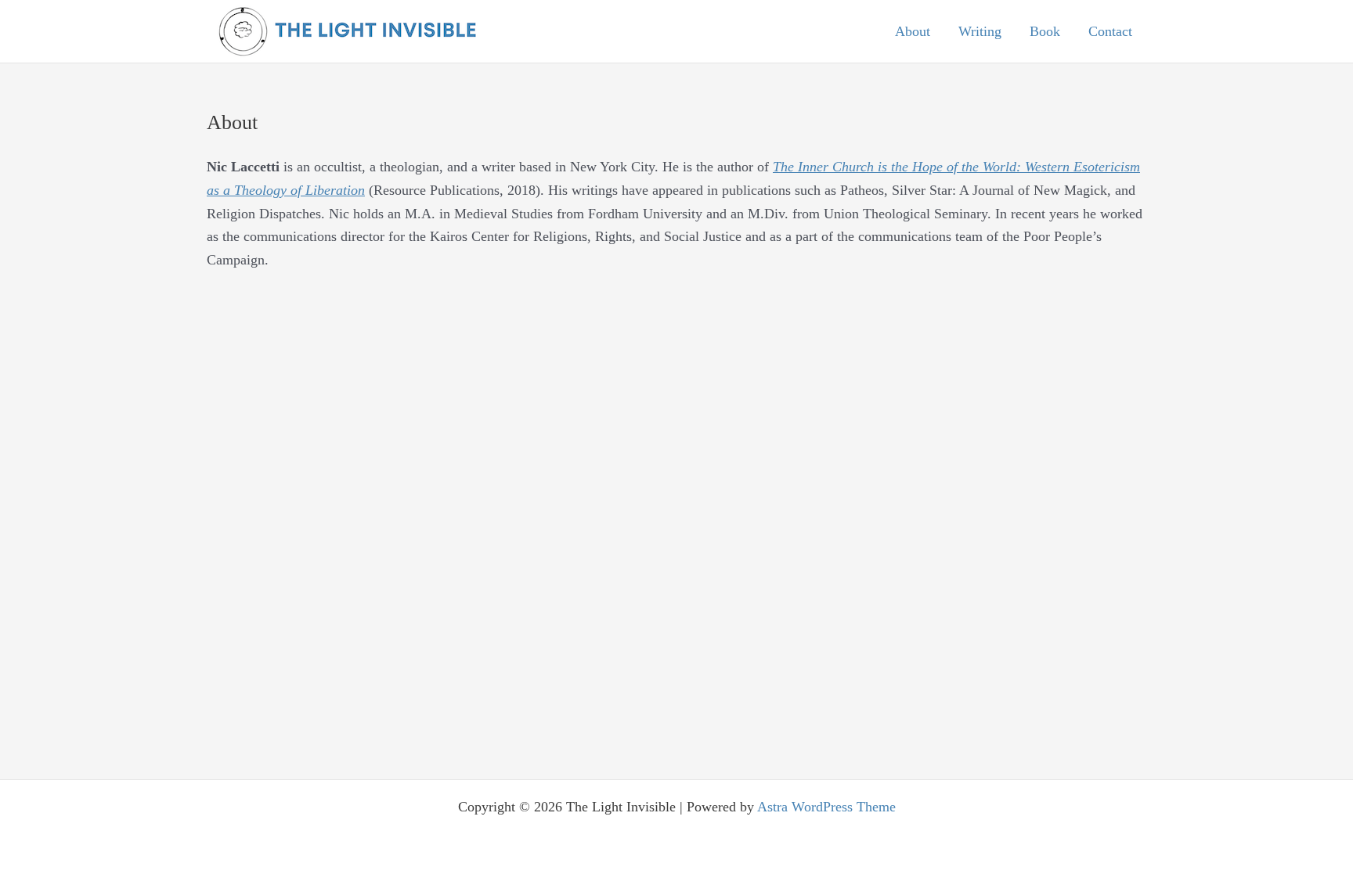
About (912, 31)
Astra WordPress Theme (826, 807)
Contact (1110, 31)
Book (1045, 31)
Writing (979, 31)
